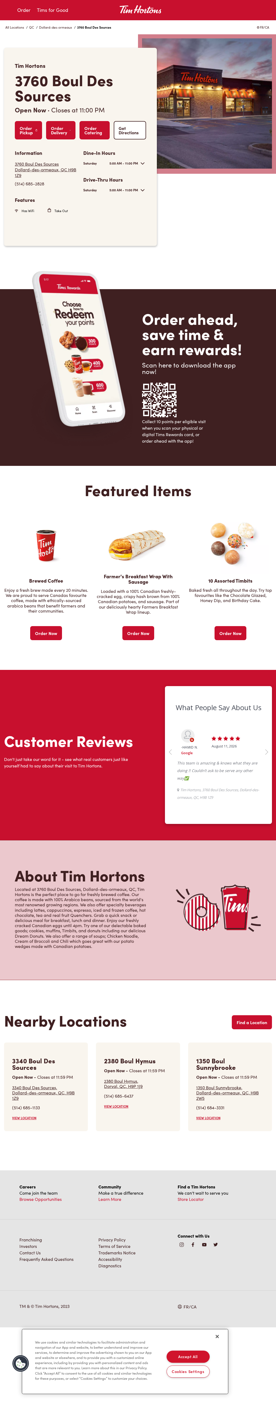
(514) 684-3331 (210, 1107)
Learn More (109, 1199)
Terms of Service (114, 1246)
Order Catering (93, 130)
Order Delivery (59, 130)
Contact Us (30, 1252)
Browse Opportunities (40, 1199)
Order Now (46, 633)
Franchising (30, 1239)
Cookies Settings (188, 1371)
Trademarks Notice (117, 1252)
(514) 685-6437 (118, 1096)
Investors (28, 1246)
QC (31, 27)
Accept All (188, 1356)
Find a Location (252, 1022)
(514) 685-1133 (26, 1107)
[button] (20, 1363)
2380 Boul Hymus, (123, 1083)
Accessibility (110, 1259)
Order (23, 10)
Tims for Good (52, 10)
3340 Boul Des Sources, (43, 1093)
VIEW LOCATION (24, 1118)
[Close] (217, 1336)
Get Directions (129, 130)
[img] (215, 1245)
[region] (125, 1362)
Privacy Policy (112, 1239)
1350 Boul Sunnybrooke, (227, 1093)
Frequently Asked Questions (46, 1259)
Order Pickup (26, 130)
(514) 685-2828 (29, 183)
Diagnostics (109, 1265)
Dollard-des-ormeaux (55, 27)
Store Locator (191, 1199)
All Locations (14, 27)
